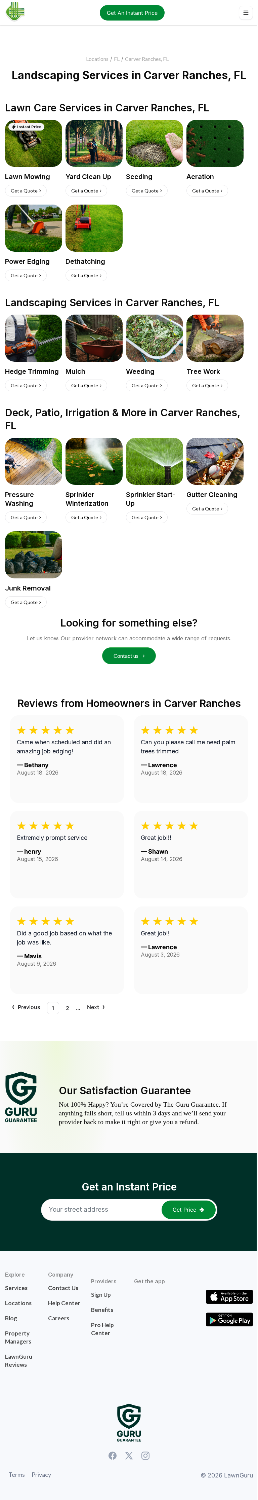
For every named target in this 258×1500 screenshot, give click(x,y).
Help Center (64, 1303)
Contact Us (63, 1287)
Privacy (41, 1474)
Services (16, 1287)
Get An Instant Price (132, 12)
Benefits (102, 1309)
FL (117, 59)
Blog (11, 1318)
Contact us (126, 655)
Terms (16, 1474)
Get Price (184, 1209)
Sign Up (101, 1294)
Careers (58, 1318)
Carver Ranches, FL (147, 59)
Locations (97, 59)
